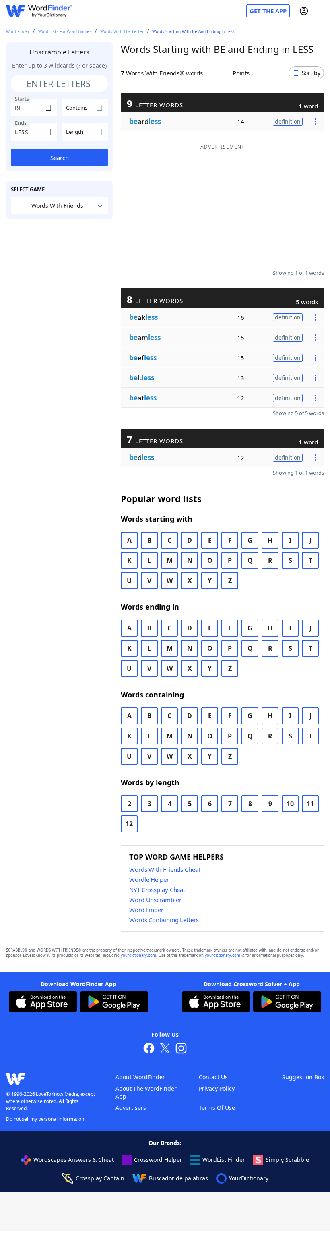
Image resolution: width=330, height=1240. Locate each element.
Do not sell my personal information (45, 1119)
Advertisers (131, 1107)
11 (310, 803)
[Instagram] (181, 1049)
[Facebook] (148, 1049)
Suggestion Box (303, 1077)
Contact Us (213, 1077)
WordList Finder (223, 1159)
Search (59, 157)
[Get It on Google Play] (114, 1002)
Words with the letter (122, 31)
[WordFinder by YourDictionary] (39, 11)
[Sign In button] (303, 11)
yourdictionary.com (138, 955)
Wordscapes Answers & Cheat (73, 1159)
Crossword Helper (158, 1159)
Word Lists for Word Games (64, 31)
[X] (165, 1049)
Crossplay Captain (100, 1178)
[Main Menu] (320, 11)
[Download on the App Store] (43, 1002)
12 (129, 823)
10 (290, 803)
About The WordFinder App (146, 1092)
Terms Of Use (217, 1107)
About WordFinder (140, 1077)
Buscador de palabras (178, 1178)
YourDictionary (248, 1178)
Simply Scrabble (287, 1159)
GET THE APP (268, 11)
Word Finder (17, 31)
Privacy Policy (217, 1088)
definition (288, 121)
